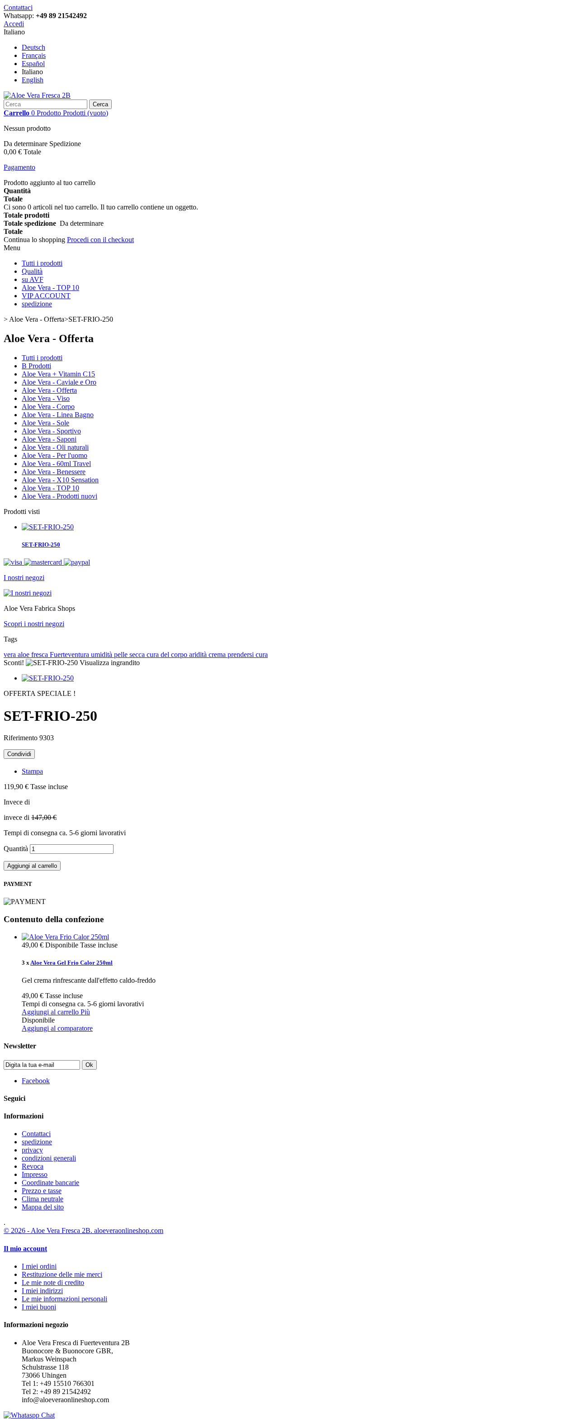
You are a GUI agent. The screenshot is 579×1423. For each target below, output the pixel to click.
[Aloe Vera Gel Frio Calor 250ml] (65, 937)
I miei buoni (39, 1307)
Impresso (34, 1174)
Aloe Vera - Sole (45, 423)
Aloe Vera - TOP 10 (50, 287)
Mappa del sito (43, 1207)
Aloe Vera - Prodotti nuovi (59, 496)
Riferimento (21, 738)
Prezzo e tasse (42, 1191)
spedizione (37, 304)
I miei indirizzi (42, 1291)
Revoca (32, 1166)
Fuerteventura (70, 654)
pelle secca (130, 654)
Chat (47, 1415)
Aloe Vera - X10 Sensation (60, 480)
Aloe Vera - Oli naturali (55, 447)
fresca (40, 654)
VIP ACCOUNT (46, 296)
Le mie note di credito (53, 1282)
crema (218, 654)
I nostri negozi (24, 577)
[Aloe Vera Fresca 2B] (37, 95)
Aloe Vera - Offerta (49, 390)
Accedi (14, 24)
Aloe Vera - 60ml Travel (56, 463)
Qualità (32, 271)
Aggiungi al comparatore (57, 1028)
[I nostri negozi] (28, 593)
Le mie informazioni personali (64, 1299)
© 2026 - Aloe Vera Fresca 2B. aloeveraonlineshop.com (83, 1230)
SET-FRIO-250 (41, 544)
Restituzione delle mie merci (62, 1274)
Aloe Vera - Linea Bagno (58, 415)
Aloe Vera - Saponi (49, 439)
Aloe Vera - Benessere (53, 472)
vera (11, 654)
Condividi (19, 754)
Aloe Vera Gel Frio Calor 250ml (71, 962)
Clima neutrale (42, 1199)
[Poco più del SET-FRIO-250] (48, 527)
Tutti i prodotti (42, 263)
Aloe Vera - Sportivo (51, 431)
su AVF (32, 279)
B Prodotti (36, 366)
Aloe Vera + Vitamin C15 (58, 374)
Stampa (32, 771)
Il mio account (25, 1248)
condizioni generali (49, 1158)
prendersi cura (248, 654)
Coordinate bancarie (50, 1182)
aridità (199, 654)
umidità (102, 654)
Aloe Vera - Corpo (48, 406)
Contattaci (18, 7)
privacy (32, 1150)
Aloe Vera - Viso (46, 398)
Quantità (16, 848)
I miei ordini (39, 1266)
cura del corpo (168, 654)
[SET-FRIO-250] (48, 678)
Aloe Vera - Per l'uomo (54, 455)
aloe (24, 654)
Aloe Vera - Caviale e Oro (59, 382)
